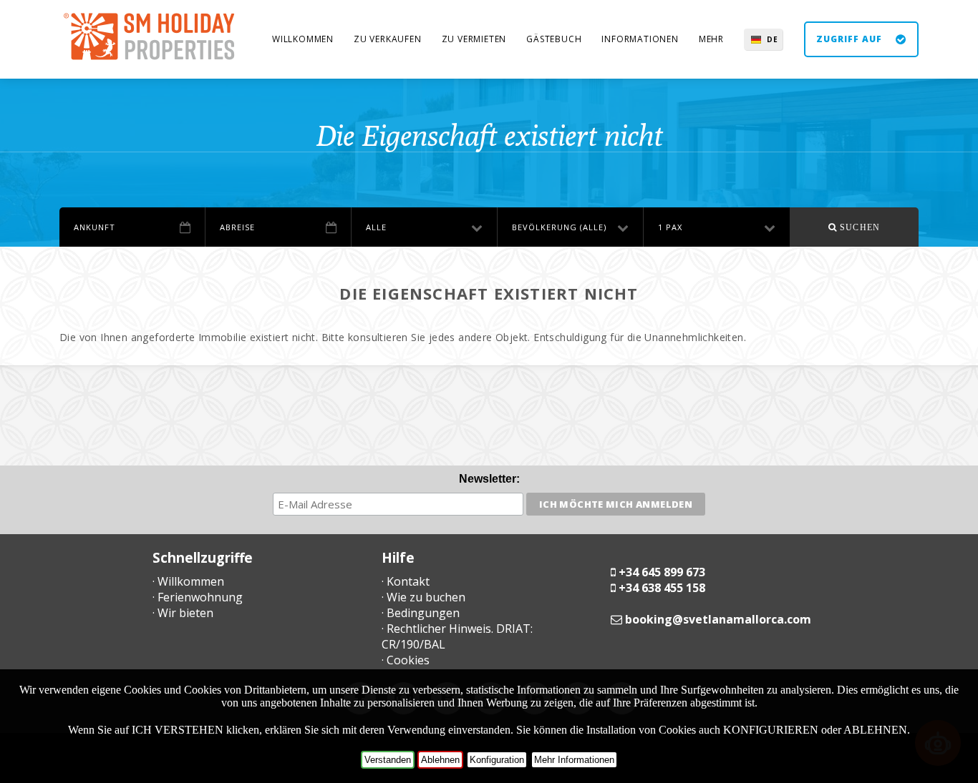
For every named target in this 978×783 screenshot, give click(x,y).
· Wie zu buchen (423, 597)
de (772, 39)
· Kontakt (406, 581)
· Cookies (406, 660)
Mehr (711, 39)
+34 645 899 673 (662, 572)
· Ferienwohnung (197, 597)
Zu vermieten (474, 39)
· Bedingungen (421, 613)
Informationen (639, 39)
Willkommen (303, 39)
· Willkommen (188, 581)
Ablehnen (440, 759)
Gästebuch (553, 39)
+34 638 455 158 (662, 588)
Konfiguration (497, 759)
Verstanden (387, 759)
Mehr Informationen (574, 759)
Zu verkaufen (388, 39)
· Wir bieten (182, 613)
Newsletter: (489, 479)
